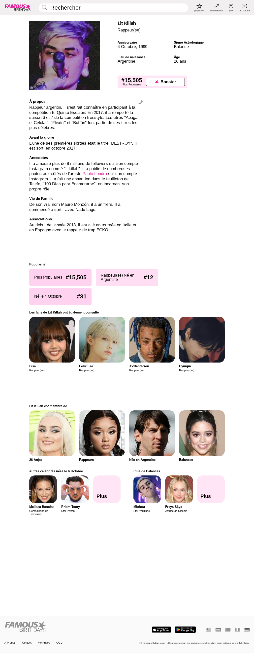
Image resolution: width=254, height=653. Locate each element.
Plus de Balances (146, 471)
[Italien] (237, 629)
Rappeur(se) (129, 30)
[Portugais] (227, 629)
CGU (59, 642)
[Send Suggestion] (140, 103)
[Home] (64, 627)
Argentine (126, 61)
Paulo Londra (95, 173)
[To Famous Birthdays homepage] (18, 7)
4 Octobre (127, 46)
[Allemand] (246, 629)
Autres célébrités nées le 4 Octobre (56, 471)
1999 (142, 46)
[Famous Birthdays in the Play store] (185, 630)
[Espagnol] (218, 629)
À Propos (10, 642)
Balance (181, 46)
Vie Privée (44, 642)
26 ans (180, 61)
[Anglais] (208, 629)
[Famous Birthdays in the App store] (161, 630)
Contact (27, 642)
